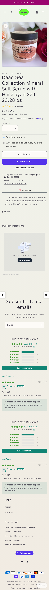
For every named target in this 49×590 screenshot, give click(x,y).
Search (8, 507)
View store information (15, 183)
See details (11, 146)
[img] (8, 382)
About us (9, 512)
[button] (5, 12)
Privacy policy (35, 584)
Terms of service (18, 588)
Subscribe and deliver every (20, 142)
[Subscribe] (41, 325)
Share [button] (7, 212)
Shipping (5, 114)
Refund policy (21, 584)
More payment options (24, 168)
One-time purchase (15, 137)
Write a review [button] (24, 368)
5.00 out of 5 (31, 344)
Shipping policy (33, 588)
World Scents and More (22, 581)
